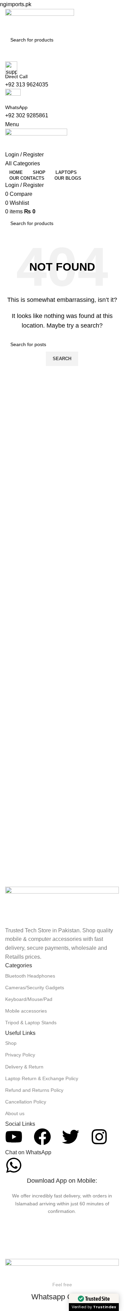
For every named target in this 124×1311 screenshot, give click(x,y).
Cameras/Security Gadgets (34, 987)
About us (14, 1113)
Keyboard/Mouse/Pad (28, 999)
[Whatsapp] (13, 1165)
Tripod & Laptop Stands (30, 1022)
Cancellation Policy (25, 1102)
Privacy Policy (20, 1055)
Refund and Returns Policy (34, 1090)
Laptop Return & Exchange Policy (41, 1078)
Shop (11, 1043)
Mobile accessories (26, 1011)
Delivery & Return (24, 1067)
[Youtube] (13, 1136)
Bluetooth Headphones (30, 976)
